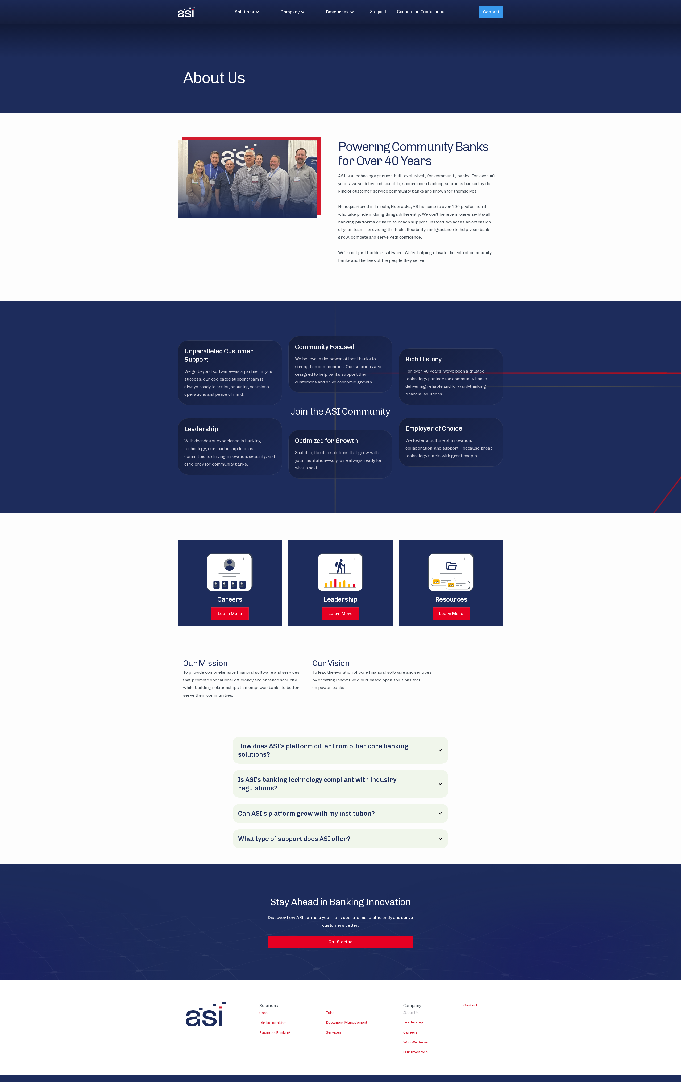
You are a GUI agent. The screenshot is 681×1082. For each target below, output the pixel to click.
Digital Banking (272, 1022)
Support (378, 11)
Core (263, 1013)
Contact (491, 11)
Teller (330, 1012)
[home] (186, 12)
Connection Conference (421, 11)
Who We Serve (415, 1042)
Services (333, 1032)
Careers (410, 1032)
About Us (411, 1012)
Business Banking (274, 1032)
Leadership (413, 1022)
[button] (247, 12)
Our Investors (415, 1052)
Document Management (346, 1022)
